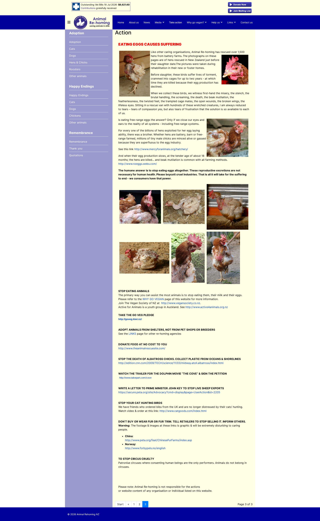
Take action (175, 22)
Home (121, 22)
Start (120, 504)
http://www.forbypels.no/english (145, 448)
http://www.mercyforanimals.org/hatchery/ (161, 149)
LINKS (132, 333)
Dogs (72, 55)
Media (158, 22)
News (147, 22)
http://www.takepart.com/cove (135, 377)
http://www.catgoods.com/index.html (183, 411)
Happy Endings (78, 95)
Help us (216, 22)
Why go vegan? (195, 22)
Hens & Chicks (78, 62)
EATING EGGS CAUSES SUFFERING (150, 44)
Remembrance (78, 141)
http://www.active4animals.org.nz (207, 307)
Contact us (246, 22)
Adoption (75, 42)
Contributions (88, 8)
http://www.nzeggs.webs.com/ (137, 163)
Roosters (74, 69)
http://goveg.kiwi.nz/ (130, 319)
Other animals (77, 76)
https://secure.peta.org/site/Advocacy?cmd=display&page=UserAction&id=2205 (169, 392)
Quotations (76, 155)
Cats (72, 48)
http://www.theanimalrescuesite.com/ (141, 348)
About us (134, 22)
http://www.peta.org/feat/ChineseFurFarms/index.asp (158, 440)
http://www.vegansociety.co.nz (180, 303)
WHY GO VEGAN (153, 299)
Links (230, 22)
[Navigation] (69, 22)
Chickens (75, 115)
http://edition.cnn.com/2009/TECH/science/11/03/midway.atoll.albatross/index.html (171, 363)
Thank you (75, 148)
